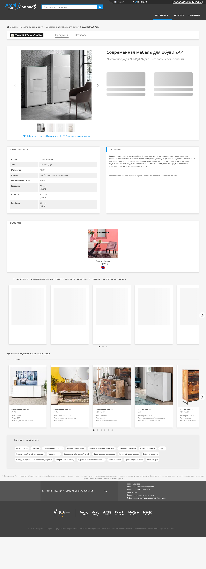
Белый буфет (152, 459)
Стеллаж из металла (127, 448)
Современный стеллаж (53, 448)
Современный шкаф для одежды (29, 454)
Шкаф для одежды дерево (104, 454)
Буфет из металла (150, 454)
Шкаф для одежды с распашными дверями (34, 459)
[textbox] (69, 6)
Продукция (161, 15)
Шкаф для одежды (147, 448)
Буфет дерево (21, 448)
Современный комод (65, 459)
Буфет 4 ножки (115, 459)
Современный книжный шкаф (76, 454)
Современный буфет (76, 448)
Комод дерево (53, 454)
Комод (162, 448)
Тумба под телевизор (134, 459)
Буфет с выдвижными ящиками (91, 459)
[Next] (98, 85)
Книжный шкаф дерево (129, 454)
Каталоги (179, 15)
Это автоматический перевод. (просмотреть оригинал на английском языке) (143, 175)
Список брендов (133, 484)
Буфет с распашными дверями (101, 448)
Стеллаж (35, 448)
